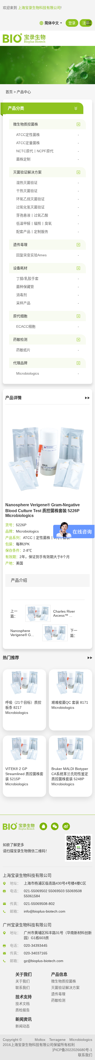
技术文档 (22, 1004)
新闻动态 (22, 1026)
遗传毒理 (58, 994)
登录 (71, 23)
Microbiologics (80, 1040)
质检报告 (22, 1010)
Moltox (40, 1040)
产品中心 (24, 92)
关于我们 (22, 981)
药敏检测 (58, 1000)
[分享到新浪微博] (66, 826)
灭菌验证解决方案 (65, 988)
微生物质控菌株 (63, 981)
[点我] (88, 23)
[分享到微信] (55, 826)
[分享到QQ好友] (43, 826)
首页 (9, 92)
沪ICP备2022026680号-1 (72, 1050)
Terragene (57, 1040)
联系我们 (22, 988)
